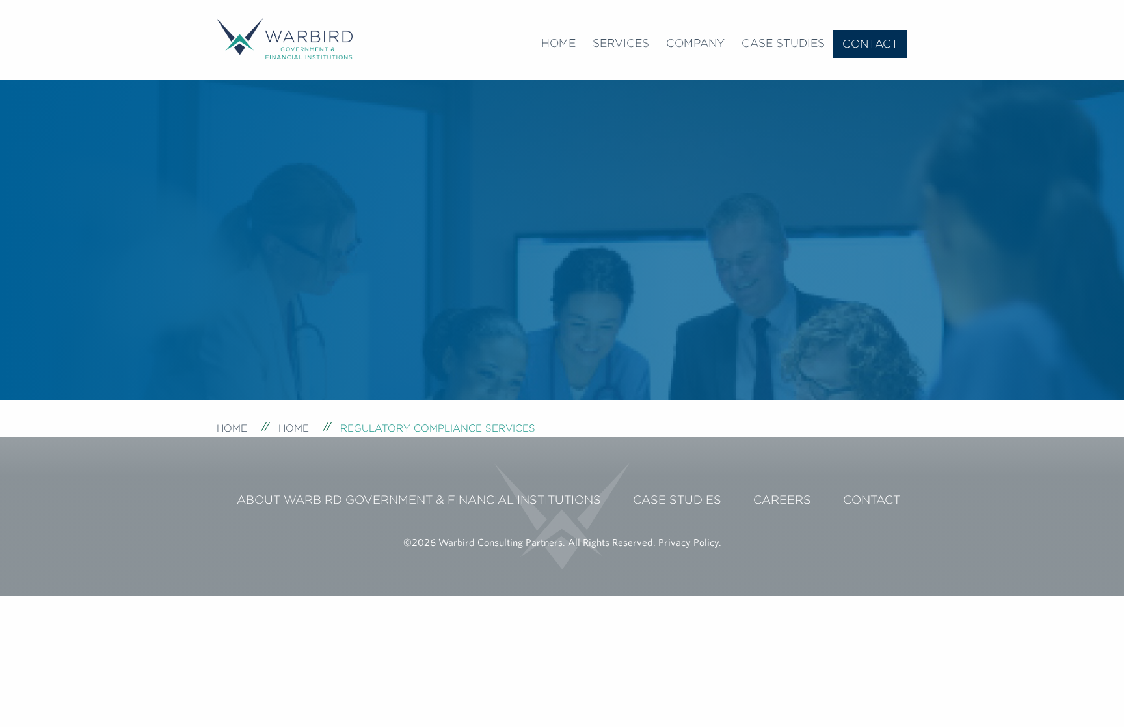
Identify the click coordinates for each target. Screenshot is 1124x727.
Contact (870, 43)
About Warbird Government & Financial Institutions (419, 499)
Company (695, 42)
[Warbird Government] (285, 37)
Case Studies (783, 42)
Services (621, 42)
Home (558, 42)
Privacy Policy (688, 542)
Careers (782, 499)
